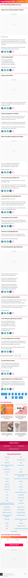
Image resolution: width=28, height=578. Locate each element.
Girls (7, 497)
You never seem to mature (8, 360)
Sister (7, 460)
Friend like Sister (21, 507)
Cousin (7, 495)
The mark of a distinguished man (9, 231)
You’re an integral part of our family (10, 338)
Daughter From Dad (7, 509)
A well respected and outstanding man (11, 196)
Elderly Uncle (21, 446)
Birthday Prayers (21, 509)
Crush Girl (21, 486)
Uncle (7, 500)
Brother (21, 472)
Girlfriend (7, 457)
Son (21, 469)
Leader (7, 526)
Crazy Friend (21, 503)
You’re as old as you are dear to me (10, 178)
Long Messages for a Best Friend (21, 478)
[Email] (13, 52)
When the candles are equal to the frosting (12, 136)
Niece (7, 528)
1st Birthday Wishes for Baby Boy (21, 528)
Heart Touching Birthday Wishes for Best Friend (21, 475)
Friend (21, 462)
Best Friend (7, 462)
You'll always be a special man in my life (11, 318)
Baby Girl (21, 481)
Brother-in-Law (21, 497)
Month (17, 539)
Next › (20, 397)
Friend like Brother (21, 526)
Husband (21, 523)
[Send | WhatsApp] (5, 52)
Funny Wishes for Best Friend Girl (21, 520)
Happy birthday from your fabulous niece (11, 379)
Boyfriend (7, 484)
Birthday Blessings (21, 512)
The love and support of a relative (9, 113)
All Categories (14, 531)
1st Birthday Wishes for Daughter (7, 516)
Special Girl (7, 519)
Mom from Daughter (21, 515)
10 (16, 397)
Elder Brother (7, 507)
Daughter (7, 478)
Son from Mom (21, 495)
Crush (21, 489)
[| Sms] (10, 52)
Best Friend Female (21, 460)
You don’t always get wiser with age (10, 297)
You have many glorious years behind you (12, 247)
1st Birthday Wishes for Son (21, 492)
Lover (21, 457)
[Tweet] (8, 52)
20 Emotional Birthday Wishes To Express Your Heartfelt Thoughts (7, 504)
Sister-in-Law (7, 486)
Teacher (7, 481)
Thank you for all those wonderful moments (12, 10)
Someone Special (7, 469)
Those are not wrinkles (7, 75)
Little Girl (21, 500)
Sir (7, 492)
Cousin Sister (7, 489)
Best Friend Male (21, 465)
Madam (7, 523)
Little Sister (7, 472)
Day (8, 539)
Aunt (21, 484)
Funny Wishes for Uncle (14, 449)
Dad (7, 474)
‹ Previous (4, 394)
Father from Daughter (7, 512)
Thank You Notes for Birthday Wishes (7, 466)
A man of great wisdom (7, 57)
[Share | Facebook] (2, 52)
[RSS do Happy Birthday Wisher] (25, 574)
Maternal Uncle (7, 446)
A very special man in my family (9, 217)
